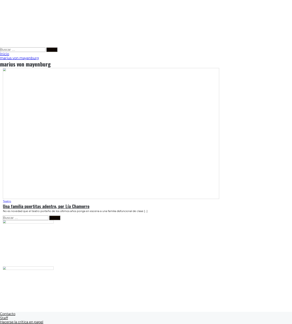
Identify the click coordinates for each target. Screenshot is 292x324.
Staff (4, 318)
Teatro (7, 201)
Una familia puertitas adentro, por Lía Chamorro (46, 206)
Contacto (7, 314)
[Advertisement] (101, 23)
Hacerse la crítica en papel (21, 322)
